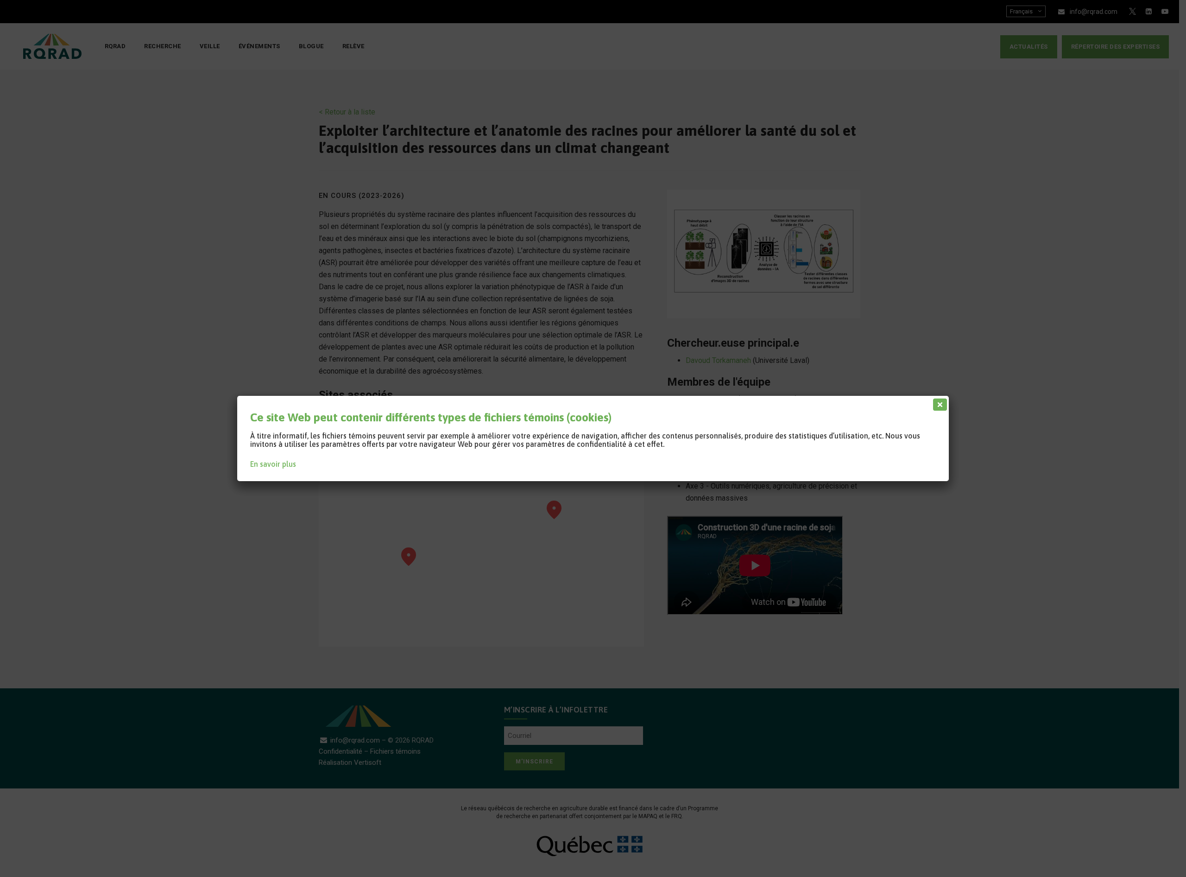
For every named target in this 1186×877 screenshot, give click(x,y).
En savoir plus (273, 464)
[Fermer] (938, 402)
